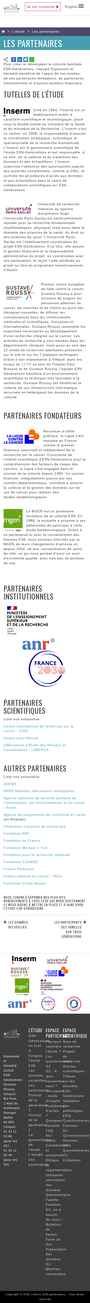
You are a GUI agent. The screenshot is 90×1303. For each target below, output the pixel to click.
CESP (26, 364)
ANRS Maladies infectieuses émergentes (39, 791)
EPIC (67, 1116)
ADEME (10, 784)
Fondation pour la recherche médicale (37, 855)
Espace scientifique (75, 1033)
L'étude (18, 31)
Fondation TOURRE (21, 862)
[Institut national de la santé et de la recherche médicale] (24, 960)
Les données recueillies (18, 924)
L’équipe (36, 1154)
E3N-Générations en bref (39, 1041)
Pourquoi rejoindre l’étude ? (53, 1046)
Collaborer (72, 1160)
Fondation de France (22, 840)
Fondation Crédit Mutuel (25, 883)
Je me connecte (40, 7)
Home (4, 31)
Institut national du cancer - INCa (33, 876)
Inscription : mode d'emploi (55, 1096)
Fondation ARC (17, 833)
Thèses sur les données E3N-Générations (73, 1086)
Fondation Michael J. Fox (26, 848)
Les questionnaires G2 (59, 1061)
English (71, 7)
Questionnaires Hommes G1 (76, 1140)
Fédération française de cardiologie (35, 826)
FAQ (49, 1131)
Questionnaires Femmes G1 (76, 1125)
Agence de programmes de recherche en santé (45, 815)
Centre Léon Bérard (21, 738)
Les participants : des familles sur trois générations (68, 929)
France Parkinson (19, 869)
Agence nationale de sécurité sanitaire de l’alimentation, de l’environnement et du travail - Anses (44, 802)
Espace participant (58, 1033)
